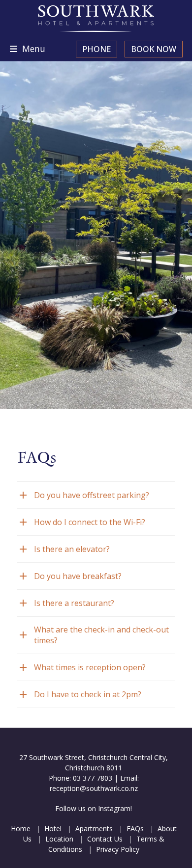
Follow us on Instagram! (93, 808)
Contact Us (105, 838)
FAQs (135, 828)
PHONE (96, 49)
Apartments (94, 828)
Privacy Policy (117, 849)
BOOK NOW (153, 49)
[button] (27, 48)
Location (59, 838)
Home (21, 828)
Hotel (53, 828)
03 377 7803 (92, 778)
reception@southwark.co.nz (94, 788)
